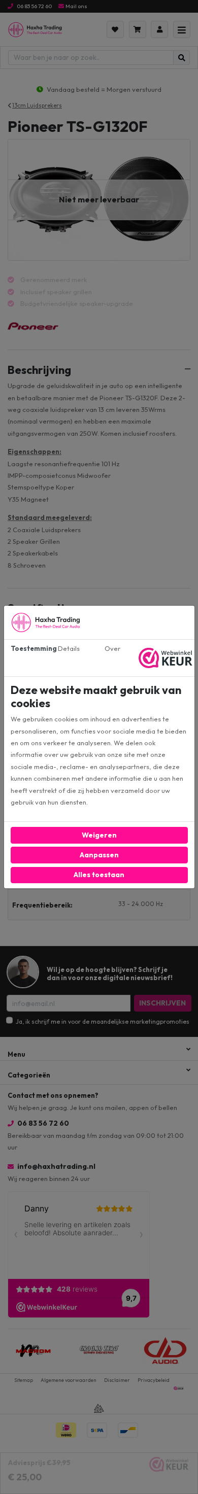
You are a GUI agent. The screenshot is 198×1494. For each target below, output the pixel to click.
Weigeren (99, 835)
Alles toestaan (99, 874)
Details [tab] (69, 648)
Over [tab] (112, 648)
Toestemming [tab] (29, 648)
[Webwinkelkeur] (166, 658)
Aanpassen (99, 854)
